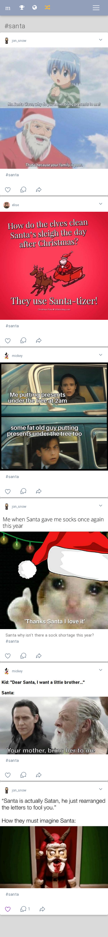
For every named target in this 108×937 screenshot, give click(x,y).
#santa (12, 175)
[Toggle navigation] (96, 7)
